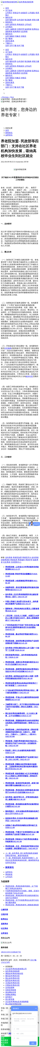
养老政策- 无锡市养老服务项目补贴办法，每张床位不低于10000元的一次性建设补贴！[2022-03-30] (21, 743)
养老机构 (13, 560)
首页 (7, 8)
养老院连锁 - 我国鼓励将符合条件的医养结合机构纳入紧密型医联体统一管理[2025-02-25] (22, 723)
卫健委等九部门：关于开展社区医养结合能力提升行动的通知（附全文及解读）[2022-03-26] (22, 706)
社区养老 (6, 562)
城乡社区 (29, 376)
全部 (7, 20)
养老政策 (8, 874)
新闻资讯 (8, 133)
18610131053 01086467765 (11, 952)
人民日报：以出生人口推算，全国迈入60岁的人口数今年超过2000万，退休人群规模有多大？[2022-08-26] (22, 618)
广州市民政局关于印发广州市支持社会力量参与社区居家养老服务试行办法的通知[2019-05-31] (22, 627)
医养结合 (4, 919)
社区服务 (8, 348)
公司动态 (8, 877)
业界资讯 (8, 135)
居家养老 (4, 924)
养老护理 (28, 560)
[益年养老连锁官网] (20, 2)
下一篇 (22, 860)
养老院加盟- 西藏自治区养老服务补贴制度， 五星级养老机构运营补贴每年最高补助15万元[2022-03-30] (21, 766)
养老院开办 (26, 557)
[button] (5, 97)
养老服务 (21, 560)
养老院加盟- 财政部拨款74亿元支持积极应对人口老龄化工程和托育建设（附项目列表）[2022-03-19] (21, 776)
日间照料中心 (16, 562)
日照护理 (4, 914)
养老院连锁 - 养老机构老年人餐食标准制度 (22, 905)
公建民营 (4, 910)
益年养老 (8, 557)
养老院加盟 (17, 557)
